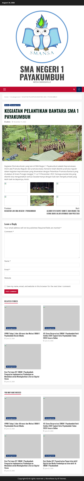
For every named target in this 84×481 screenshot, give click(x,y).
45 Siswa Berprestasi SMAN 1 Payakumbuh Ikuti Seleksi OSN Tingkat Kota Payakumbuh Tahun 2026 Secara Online (61, 318)
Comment (9, 231)
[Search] (74, 89)
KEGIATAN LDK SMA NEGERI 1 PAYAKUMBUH (20, 209)
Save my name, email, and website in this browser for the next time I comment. (39, 286)
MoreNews (50, 478)
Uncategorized (15, 105)
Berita (7, 105)
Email (7, 269)
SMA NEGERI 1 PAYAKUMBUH (42, 73)
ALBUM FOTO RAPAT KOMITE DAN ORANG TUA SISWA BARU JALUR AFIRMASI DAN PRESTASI (63, 211)
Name (7, 261)
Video (79, 89)
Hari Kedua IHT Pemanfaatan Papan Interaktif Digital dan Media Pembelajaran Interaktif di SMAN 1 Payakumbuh (61, 446)
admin (8, 122)
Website (7, 278)
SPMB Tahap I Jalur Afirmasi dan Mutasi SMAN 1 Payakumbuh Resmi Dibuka (22, 318)
